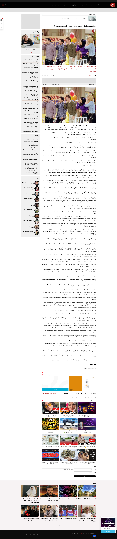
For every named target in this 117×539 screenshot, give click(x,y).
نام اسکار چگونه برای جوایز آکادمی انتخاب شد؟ (30, 80)
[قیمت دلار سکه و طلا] (1, 20)
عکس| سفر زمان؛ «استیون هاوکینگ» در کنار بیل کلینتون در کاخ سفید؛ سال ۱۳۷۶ (30, 64)
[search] (5, 5)
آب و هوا (8, 1)
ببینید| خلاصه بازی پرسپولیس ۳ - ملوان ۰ (30, 157)
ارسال (85, 476)
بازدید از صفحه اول (90, 398)
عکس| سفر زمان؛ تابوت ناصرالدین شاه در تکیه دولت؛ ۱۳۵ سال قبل (31, 77)
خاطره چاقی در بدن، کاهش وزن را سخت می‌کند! (30, 126)
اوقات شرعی (4, 1)
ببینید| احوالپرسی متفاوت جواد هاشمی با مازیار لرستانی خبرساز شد (31, 144)
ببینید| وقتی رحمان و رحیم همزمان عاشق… (29, 199)
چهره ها (37, 178)
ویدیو (65, 5)
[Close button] (115, 516)
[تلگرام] (81, 394)
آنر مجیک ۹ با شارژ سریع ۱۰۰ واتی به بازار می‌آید (31, 115)
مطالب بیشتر (58, 526)
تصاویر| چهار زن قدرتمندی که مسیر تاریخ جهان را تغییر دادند (31, 111)
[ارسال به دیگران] (53, 76)
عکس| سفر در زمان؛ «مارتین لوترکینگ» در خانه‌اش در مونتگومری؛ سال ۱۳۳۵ (30, 87)
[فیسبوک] (76, 394)
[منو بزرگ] (3, 5)
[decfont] (43, 76)
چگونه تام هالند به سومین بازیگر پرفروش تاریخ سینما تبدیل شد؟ (31, 123)
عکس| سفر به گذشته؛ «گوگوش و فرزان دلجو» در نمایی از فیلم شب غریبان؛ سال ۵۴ (30, 167)
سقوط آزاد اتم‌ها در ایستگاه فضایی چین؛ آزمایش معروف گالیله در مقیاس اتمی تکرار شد (30, 103)
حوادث (48, 5)
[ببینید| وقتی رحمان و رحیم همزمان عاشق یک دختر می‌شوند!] (36, 199)
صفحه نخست (103, 5)
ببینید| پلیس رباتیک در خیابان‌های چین (31, 84)
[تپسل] (42, 375)
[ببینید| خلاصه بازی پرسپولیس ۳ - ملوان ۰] (68, 511)
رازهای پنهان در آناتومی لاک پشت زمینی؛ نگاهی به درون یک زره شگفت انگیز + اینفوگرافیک (31, 172)
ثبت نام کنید (108, 531)
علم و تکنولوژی (74, 5)
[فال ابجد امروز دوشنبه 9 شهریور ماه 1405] (68, 491)
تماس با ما (15, 1)
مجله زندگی (81, 5)
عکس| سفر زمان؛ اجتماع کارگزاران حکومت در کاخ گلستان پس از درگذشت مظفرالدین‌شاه (30, 130)
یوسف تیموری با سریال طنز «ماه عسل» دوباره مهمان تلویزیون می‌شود (30, 160)
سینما (69, 5)
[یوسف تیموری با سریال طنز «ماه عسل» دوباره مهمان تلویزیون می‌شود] (36, 227)
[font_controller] (47, 76)
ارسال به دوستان (81, 398)
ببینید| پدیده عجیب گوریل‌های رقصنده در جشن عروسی (30, 119)
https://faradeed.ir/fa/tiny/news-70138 (49, 393)
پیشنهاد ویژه (35, 32)
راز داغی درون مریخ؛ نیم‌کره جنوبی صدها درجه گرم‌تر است (31, 94)
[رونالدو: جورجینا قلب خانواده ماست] (36, 221)
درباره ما (19, 1)
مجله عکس (87, 5)
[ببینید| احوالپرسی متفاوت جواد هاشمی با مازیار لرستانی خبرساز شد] (36, 216)
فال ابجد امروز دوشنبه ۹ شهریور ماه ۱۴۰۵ (31, 67)
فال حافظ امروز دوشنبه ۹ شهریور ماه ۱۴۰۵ (31, 70)
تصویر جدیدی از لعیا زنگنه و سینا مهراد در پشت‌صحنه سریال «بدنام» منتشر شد (31, 163)
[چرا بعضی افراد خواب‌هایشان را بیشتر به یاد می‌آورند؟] (30, 41)
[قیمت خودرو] (1, 24)
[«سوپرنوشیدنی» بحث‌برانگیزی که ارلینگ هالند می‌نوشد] (36, 232)
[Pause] (70, 390)
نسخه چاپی (73, 398)
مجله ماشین (54, 5)
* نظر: (72, 469)
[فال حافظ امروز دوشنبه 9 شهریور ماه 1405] (87, 491)
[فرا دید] (112, 5)
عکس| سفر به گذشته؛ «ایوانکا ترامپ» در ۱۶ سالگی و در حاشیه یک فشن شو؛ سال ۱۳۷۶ (30, 153)
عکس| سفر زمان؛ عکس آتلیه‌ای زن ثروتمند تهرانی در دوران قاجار (30, 60)
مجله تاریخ (93, 5)
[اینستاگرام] (34, 535)
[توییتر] (78, 394)
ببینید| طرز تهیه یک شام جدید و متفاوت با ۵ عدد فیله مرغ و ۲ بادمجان (30, 73)
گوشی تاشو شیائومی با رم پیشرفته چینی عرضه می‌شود (31, 90)
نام (95, 469)
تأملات (98, 5)
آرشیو (11, 1)
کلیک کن (55, 389)
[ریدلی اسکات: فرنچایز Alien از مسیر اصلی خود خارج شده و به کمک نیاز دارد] (36, 194)
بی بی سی (91, 364)
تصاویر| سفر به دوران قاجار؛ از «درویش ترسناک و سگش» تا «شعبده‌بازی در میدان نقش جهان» (30, 149)
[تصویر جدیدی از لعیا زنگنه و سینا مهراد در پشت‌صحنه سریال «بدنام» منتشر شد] (30, 511)
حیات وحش (60, 5)
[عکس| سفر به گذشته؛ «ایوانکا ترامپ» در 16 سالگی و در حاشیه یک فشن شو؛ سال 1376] (87, 511)
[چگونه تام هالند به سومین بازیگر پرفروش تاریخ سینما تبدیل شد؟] (36, 183)
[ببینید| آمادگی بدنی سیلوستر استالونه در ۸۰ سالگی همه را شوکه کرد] (36, 205)
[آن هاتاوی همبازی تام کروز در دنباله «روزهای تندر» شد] (36, 210)
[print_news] (51, 76)
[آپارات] (30, 535)
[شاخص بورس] (1, 27)
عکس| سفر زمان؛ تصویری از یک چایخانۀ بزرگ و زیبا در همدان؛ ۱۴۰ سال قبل (31, 98)
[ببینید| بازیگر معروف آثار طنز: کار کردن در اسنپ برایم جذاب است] (36, 188)
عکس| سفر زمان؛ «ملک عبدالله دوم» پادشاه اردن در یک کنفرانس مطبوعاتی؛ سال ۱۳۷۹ (30, 107)
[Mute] (72, 390)
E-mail (94, 472)
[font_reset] (45, 76)
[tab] (31, 52)
